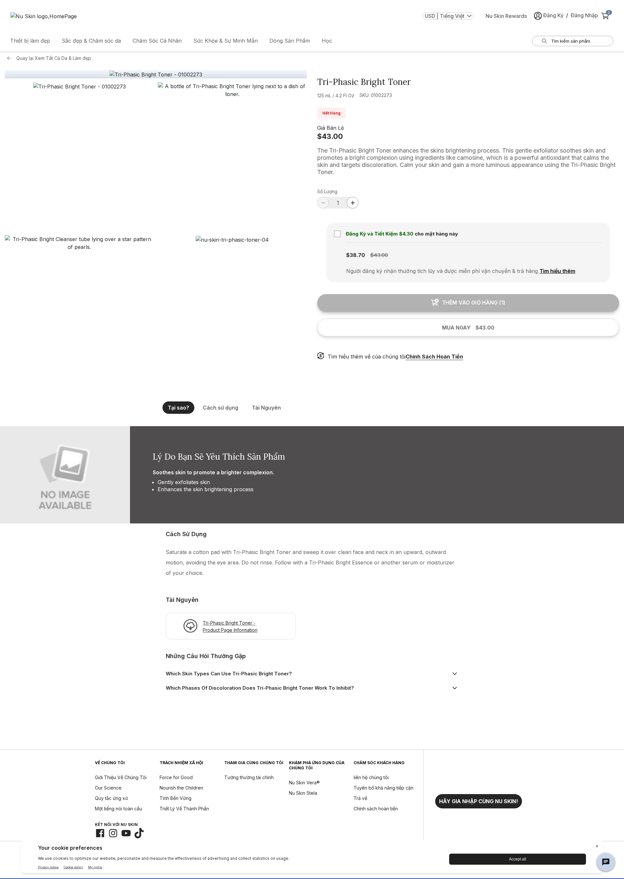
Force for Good (176, 777)
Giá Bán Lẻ (330, 128)
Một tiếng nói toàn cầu (118, 808)
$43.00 (330, 136)
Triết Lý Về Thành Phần (184, 808)
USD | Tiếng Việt (444, 16)
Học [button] (327, 40)
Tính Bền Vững (175, 798)
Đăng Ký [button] (553, 15)
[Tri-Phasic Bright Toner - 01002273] (156, 74)
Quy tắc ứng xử (111, 798)
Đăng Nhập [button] (584, 15)
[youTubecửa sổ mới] (126, 833)
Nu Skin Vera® (304, 782)
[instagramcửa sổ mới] (113, 833)
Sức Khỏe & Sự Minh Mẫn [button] (225, 40)
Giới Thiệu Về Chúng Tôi (121, 777)
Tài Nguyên (266, 407)
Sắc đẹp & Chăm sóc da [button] (91, 40)
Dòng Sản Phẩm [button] (289, 40)
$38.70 (355, 255)
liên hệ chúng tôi (371, 777)
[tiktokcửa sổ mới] (139, 833)
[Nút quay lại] (10, 58)
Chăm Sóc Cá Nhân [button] (157, 40)
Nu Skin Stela (303, 793)
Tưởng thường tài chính (249, 777)
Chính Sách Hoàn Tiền (434, 356)
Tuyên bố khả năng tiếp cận (383, 788)
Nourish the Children (181, 788)
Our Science (108, 788)
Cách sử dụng (220, 407)
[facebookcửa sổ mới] (100, 833)
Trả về (360, 798)
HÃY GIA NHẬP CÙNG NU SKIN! (478, 801)
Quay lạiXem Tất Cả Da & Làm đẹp (53, 58)
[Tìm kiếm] (544, 41)
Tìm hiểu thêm (557, 271)
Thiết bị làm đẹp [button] (30, 40)
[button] (79, 157)
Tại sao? (178, 407)
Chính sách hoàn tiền (376, 808)
